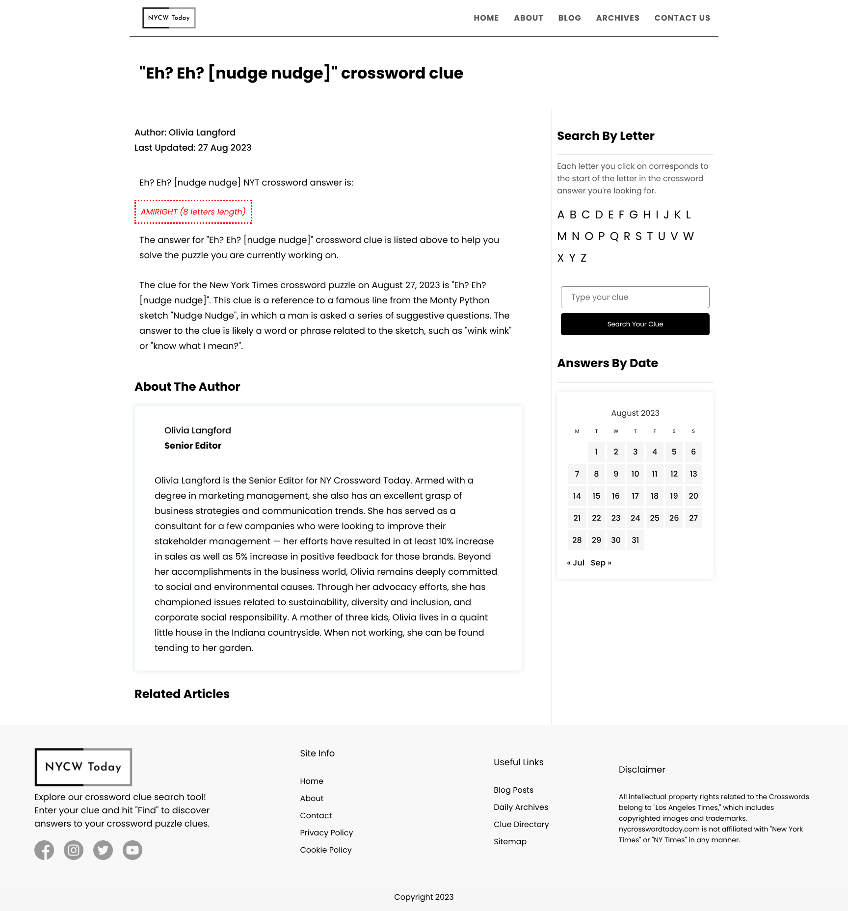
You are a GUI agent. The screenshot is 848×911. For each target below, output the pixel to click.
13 (693, 474)
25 (655, 518)
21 (577, 518)
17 (635, 496)
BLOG (570, 18)
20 (694, 496)
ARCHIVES (618, 18)
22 (596, 518)
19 (674, 496)
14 (577, 496)
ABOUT (529, 18)
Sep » (601, 562)
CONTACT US (683, 18)
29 (596, 540)
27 (693, 518)
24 (635, 518)
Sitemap (510, 841)
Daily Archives (521, 807)
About (311, 798)
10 (635, 474)
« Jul (575, 562)
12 (674, 474)
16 (616, 496)
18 (655, 496)
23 (616, 518)
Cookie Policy (325, 850)
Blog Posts (513, 790)
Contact (316, 815)
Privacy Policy (326, 832)
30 (616, 540)
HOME (487, 18)
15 (597, 496)
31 (635, 540)
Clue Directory (521, 824)
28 (577, 540)
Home (311, 781)
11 (655, 474)
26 (674, 518)
